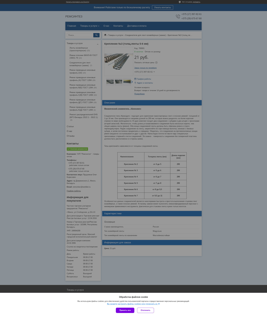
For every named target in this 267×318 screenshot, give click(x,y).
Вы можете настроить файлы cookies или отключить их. (132, 304)
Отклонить (145, 310)
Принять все (125, 310)
